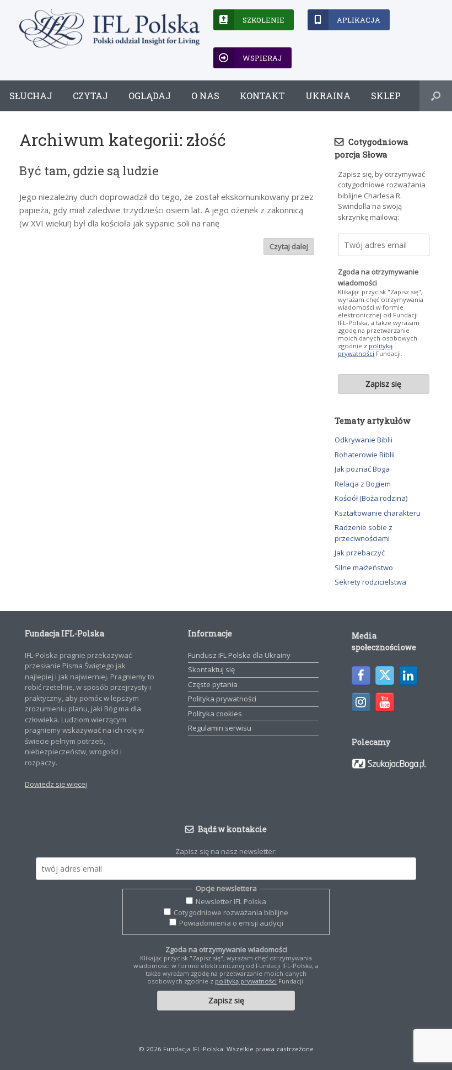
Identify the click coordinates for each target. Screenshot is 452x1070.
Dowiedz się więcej (56, 784)
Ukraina (328, 95)
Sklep (386, 95)
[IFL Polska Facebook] (361, 675)
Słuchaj (30, 95)
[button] (435, 95)
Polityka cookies (215, 713)
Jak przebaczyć (360, 553)
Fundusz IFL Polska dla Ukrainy (239, 655)
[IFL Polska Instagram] (361, 702)
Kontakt (262, 95)
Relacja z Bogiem (363, 484)
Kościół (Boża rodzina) (371, 498)
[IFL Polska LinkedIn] (408, 675)
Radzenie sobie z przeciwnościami (363, 532)
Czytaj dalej (289, 246)
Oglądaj (149, 95)
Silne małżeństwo (364, 567)
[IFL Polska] (109, 28)
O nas (205, 95)
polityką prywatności (365, 350)
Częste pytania (213, 684)
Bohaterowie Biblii (365, 455)
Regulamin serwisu (219, 728)
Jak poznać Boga (362, 469)
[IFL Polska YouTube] (384, 702)
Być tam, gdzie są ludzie (89, 171)
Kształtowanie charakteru (378, 513)
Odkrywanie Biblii (363, 440)
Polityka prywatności (222, 699)
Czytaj (90, 95)
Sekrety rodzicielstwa (370, 582)
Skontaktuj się (211, 669)
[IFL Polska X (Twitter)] (384, 675)
